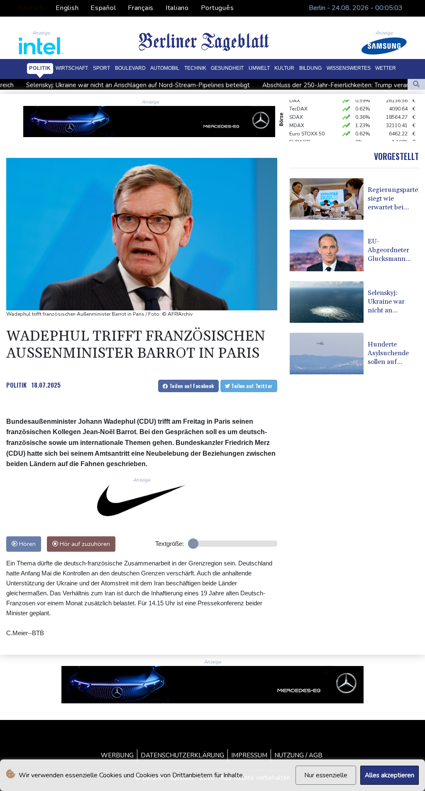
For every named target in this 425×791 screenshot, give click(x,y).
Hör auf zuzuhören (84, 544)
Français (141, 7)
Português (217, 7)
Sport (101, 68)
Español (103, 7)
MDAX (296, 119)
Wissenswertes (349, 68)
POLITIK (16, 384)
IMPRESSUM (249, 755)
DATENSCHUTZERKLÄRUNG (182, 755)
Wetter (385, 68)
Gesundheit (227, 68)
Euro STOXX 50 (307, 128)
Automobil (164, 68)
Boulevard (130, 68)
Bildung (310, 68)
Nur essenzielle (325, 775)
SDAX (296, 111)
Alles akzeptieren (389, 775)
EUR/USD (300, 136)
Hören (26, 544)
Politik (40, 68)
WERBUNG (117, 755)
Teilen (191, 385)
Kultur (284, 68)
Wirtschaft (72, 68)
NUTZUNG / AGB (298, 755)
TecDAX (298, 103)
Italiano (177, 7)
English (67, 7)
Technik (195, 68)
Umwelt (259, 68)
